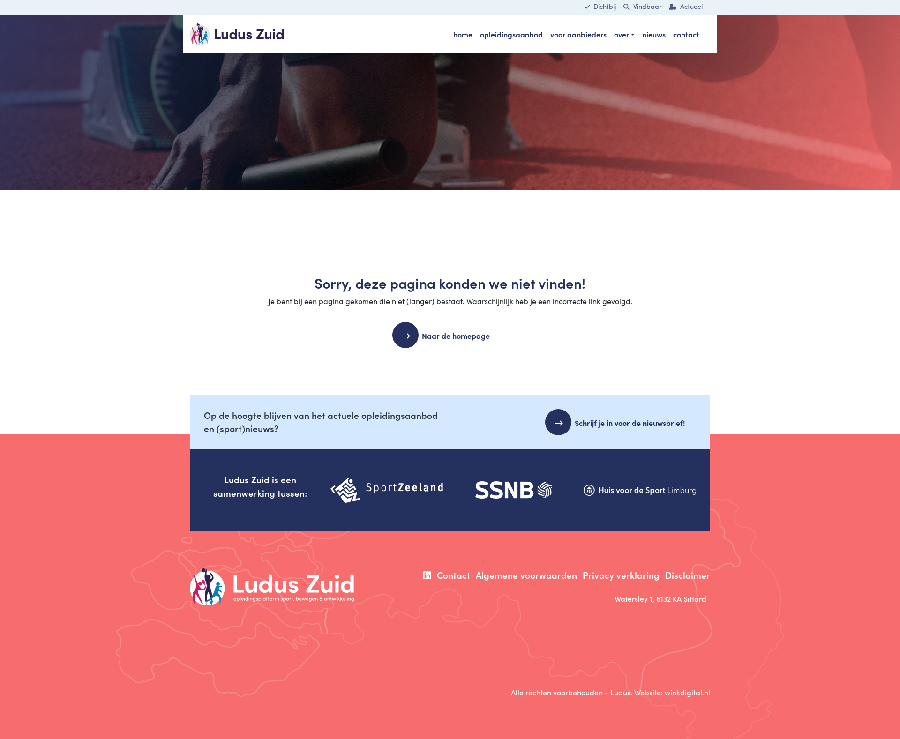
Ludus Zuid (247, 479)
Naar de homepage (456, 335)
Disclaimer (687, 574)
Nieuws (654, 34)
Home (462, 34)
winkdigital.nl (687, 692)
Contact (686, 34)
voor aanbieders (578, 34)
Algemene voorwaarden (526, 574)
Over (621, 34)
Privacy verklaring (621, 574)
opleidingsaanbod (511, 34)
